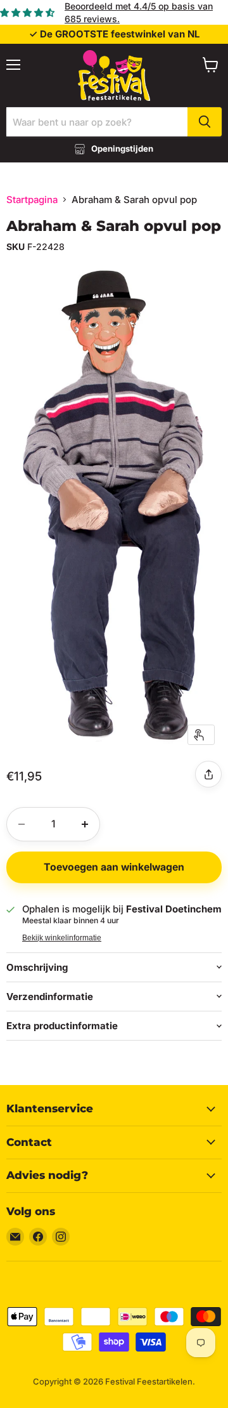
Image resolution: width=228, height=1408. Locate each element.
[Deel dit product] (208, 774)
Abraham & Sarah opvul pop (113, 226)
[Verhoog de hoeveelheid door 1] (84, 824)
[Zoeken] (204, 121)
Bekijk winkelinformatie (61, 937)
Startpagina (32, 199)
